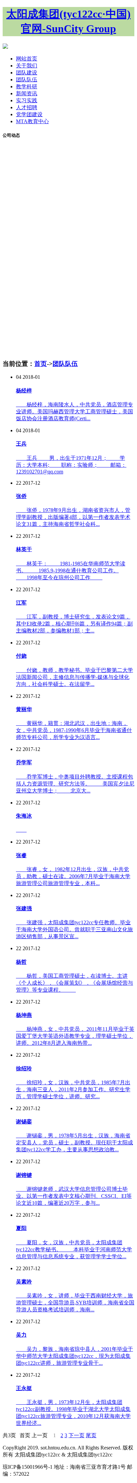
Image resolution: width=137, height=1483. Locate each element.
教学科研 (26, 86)
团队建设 (26, 72)
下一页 (76, 1435)
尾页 (91, 1435)
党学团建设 (29, 114)
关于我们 (26, 65)
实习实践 (26, 100)
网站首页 (26, 58)
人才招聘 (26, 107)
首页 (40, 363)
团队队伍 (26, 79)
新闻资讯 (26, 93)
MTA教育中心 (32, 121)
